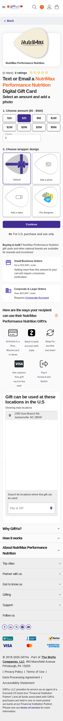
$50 (39, 118)
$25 (24, 118)
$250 (39, 127)
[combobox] (28, 508)
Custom (9, 134)
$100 (54, 118)
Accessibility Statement (18, 683)
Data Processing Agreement (21, 677)
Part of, (29, 661)
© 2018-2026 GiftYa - (17, 657)
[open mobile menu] (4, 7)
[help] (57, 316)
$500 (54, 127)
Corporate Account (37, 297)
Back (10, 20)
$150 (9, 127)
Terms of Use (35, 671)
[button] (31, 415)
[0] (56, 7)
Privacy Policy (14, 671)
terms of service (30, 707)
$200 (24, 127)
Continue (31, 224)
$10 (9, 118)
